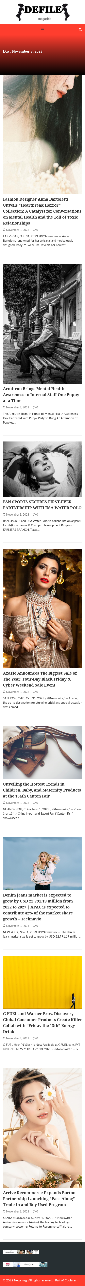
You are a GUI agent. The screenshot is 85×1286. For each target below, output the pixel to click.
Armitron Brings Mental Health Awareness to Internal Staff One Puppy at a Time (41, 394)
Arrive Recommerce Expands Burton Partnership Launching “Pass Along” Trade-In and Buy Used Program (39, 1198)
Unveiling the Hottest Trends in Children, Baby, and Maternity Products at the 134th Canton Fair (42, 790)
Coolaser (70, 1280)
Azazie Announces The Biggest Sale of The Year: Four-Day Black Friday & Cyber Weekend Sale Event (40, 679)
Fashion (13, 192)
